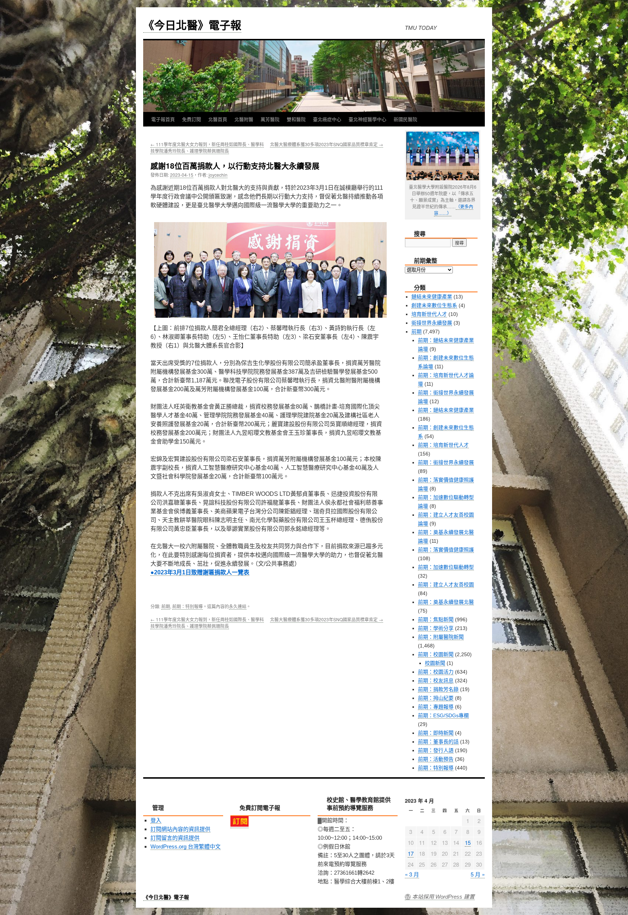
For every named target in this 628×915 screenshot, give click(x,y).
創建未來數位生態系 (434, 305)
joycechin (218, 175)
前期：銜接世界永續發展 (446, 462)
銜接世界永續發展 (431, 323)
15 (468, 842)
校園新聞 (435, 663)
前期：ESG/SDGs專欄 (443, 715)
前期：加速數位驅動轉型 (446, 567)
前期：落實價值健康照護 (446, 550)
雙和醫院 (296, 119)
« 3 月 (412, 874)
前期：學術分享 (436, 628)
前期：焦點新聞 (436, 619)
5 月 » (478, 874)
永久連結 (237, 606)
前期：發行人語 (436, 750)
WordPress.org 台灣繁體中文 (185, 846)
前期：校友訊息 (436, 680)
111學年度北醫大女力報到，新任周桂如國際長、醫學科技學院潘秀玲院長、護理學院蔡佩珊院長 (207, 147)
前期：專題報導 (436, 707)
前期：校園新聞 (436, 654)
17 (411, 853)
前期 (165, 606)
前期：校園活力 (436, 672)
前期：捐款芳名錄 (438, 689)
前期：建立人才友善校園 (446, 584)
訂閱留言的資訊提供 (175, 838)
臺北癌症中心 (327, 119)
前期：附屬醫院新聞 (441, 637)
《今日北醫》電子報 (192, 24)
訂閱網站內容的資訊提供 (180, 829)
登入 (155, 820)
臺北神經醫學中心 (367, 119)
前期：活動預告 (436, 759)
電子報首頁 (163, 119)
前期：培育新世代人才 (443, 445)
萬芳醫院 (270, 119)
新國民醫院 (405, 119)
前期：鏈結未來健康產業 (446, 410)
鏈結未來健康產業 (431, 297)
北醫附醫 (243, 119)
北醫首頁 (217, 119)
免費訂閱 (191, 119)
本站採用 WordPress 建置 (443, 897)
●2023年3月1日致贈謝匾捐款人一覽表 (199, 572)
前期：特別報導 (187, 606)
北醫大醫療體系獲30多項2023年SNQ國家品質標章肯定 (326, 144)
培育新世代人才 (429, 314)
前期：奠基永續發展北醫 (446, 602)
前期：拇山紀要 (436, 698)
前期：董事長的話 (438, 742)
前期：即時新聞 (436, 733)
